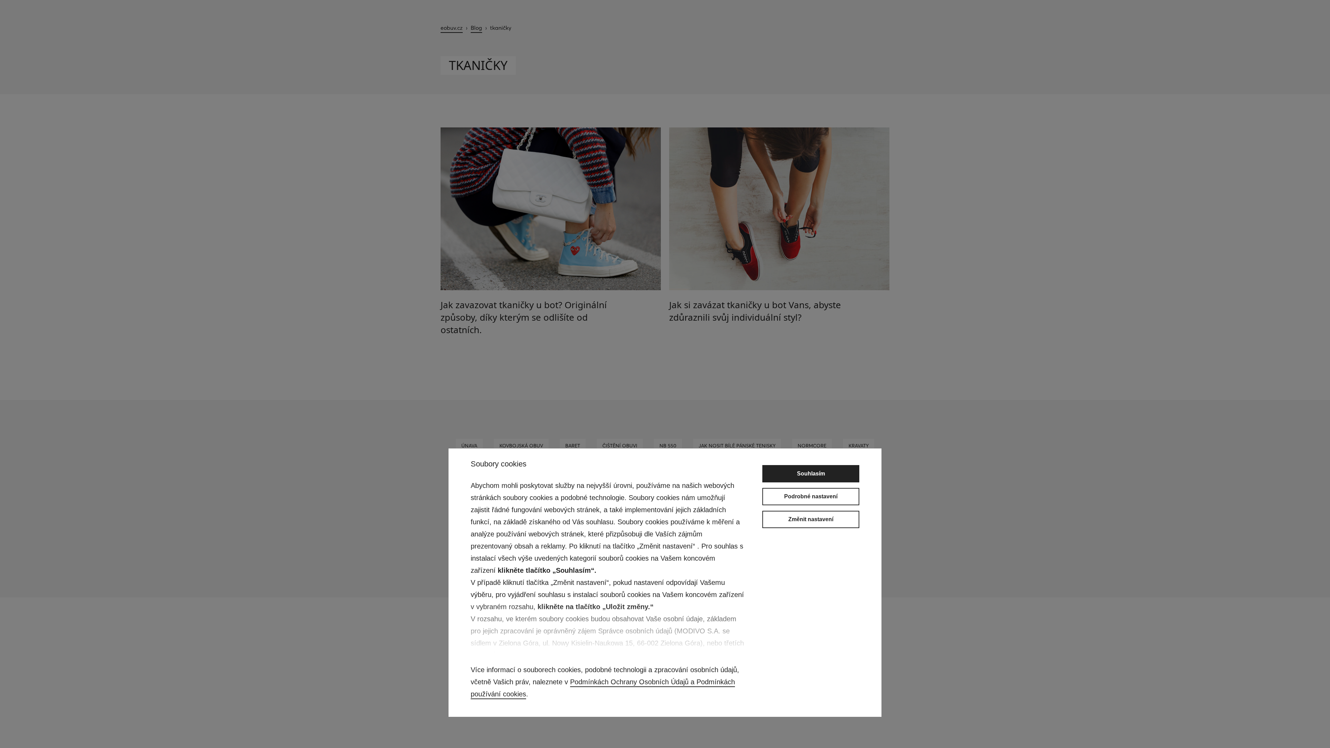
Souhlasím (811, 474)
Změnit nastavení (810, 519)
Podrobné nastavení (810, 496)
